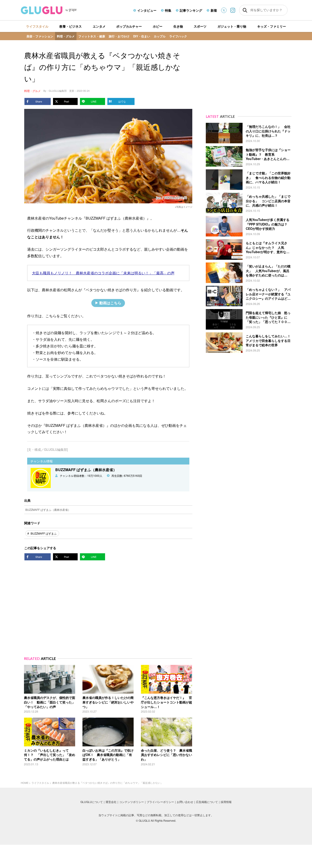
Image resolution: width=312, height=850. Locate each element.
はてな (122, 101)
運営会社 (111, 802)
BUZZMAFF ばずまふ (44, 533)
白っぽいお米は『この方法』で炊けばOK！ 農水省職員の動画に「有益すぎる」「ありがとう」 (108, 754)
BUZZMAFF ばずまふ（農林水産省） (48, 510)
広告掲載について (207, 802)
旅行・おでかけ (119, 36)
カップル (160, 36)
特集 (168, 10)
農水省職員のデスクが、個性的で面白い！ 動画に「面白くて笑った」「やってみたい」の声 (49, 702)
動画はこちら (110, 302)
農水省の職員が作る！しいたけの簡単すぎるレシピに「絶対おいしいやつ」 (108, 702)
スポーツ (200, 26)
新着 (214, 10)
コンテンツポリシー (131, 802)
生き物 (178, 26)
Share (38, 101)
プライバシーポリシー (160, 802)
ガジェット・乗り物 (231, 26)
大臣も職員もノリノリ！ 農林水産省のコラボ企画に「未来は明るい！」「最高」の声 (103, 272)
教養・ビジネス (70, 26)
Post (66, 101)
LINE (93, 101)
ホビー (157, 26)
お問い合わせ (185, 802)
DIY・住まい (141, 36)
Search (245, 10)
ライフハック (178, 36)
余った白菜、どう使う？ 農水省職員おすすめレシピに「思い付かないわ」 (166, 754)
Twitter (224, 10)
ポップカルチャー (129, 26)
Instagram (232, 10)
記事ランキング (191, 10)
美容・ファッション (39, 36)
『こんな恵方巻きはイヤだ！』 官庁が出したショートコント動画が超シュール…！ (166, 702)
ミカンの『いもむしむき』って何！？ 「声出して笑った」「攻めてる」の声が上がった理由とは (49, 754)
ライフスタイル (37, 26)
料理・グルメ (66, 36)
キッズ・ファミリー (271, 26)
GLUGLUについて (91, 802)
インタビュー (146, 10)
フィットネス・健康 (91, 36)
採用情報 (226, 802)
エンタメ (99, 26)
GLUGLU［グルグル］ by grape (57, 10)
